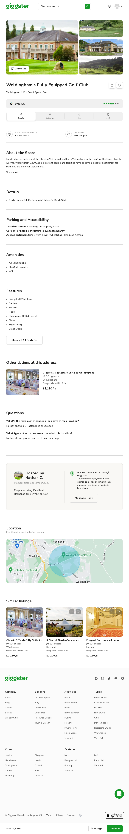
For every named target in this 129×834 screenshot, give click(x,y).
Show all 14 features (24, 340)
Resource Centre (43, 717)
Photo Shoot (70, 702)
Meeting (68, 722)
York (37, 770)
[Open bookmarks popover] (119, 85)
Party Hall (99, 760)
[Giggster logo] (16, 678)
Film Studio (99, 712)
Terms (49, 815)
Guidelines (40, 712)
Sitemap (71, 815)
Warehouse (100, 732)
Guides (8, 707)
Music (67, 755)
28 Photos (20, 68)
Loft (96, 755)
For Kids (98, 707)
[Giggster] (17, 6)
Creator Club (11, 717)
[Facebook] (96, 678)
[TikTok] (109, 678)
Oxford (38, 765)
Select (8, 712)
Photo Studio (100, 697)
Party (67, 697)
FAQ (37, 702)
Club (96, 717)
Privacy (59, 815)
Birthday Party (71, 712)
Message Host (84, 498)
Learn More (83, 488)
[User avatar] (117, 6)
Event (67, 707)
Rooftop (68, 765)
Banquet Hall (71, 760)
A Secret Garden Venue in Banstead (62, 640)
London (8, 755)
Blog (7, 702)
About (8, 697)
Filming (67, 717)
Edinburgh (10, 775)
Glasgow (39, 755)
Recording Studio (102, 727)
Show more (12, 172)
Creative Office (101, 702)
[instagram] (102, 678)
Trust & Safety (42, 722)
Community (40, 707)
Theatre (68, 770)
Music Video (70, 732)
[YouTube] (116, 678)
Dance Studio (101, 722)
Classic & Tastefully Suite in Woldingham (68, 372)
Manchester (11, 760)
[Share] (112, 85)
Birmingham (11, 765)
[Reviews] (122, 678)
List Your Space (42, 697)
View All (68, 737)
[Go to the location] (22, 382)
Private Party (70, 727)
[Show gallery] (42, 47)
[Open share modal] (28, 373)
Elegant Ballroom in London (103, 640)
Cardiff (8, 770)
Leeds (38, 760)
